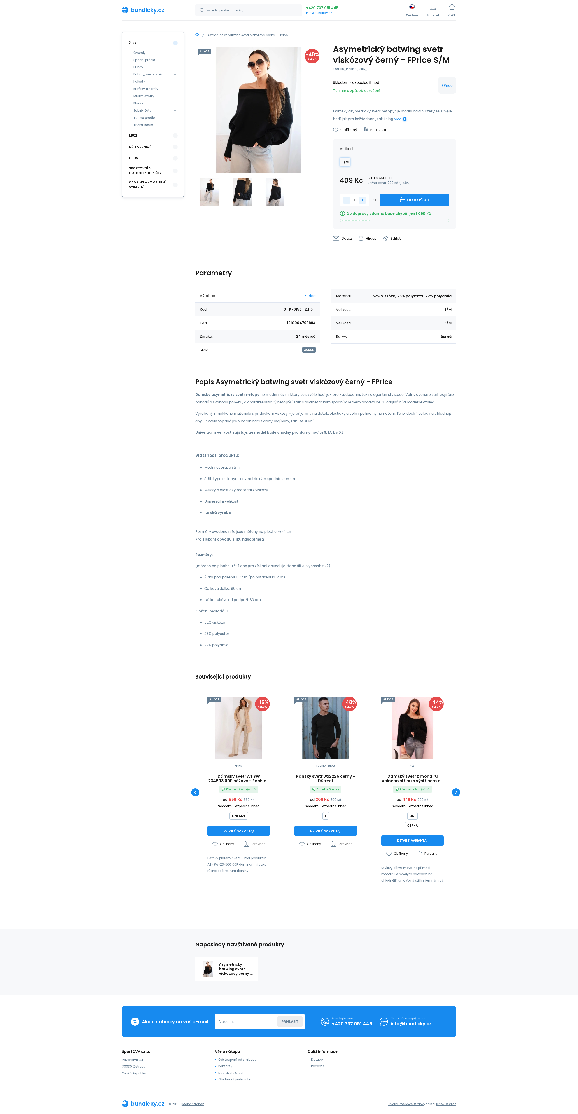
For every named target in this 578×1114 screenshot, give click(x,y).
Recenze (318, 1066)
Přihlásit (290, 1021)
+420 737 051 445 (322, 7)
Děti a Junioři (140, 147)
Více (397, 119)
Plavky (138, 103)
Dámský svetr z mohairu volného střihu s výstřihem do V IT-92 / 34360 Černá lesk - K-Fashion (412, 778)
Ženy (132, 43)
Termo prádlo (144, 117)
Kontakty (225, 1066)
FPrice (447, 85)
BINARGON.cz (446, 1104)
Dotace (317, 1059)
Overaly (139, 52)
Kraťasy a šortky (145, 89)
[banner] (153, 10)
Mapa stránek (193, 1104)
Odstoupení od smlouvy (237, 1059)
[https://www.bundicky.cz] (197, 35)
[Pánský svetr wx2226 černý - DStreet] (325, 728)
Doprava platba (230, 1072)
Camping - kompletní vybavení (147, 184)
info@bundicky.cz (319, 13)
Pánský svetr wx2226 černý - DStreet (325, 778)
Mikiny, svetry (143, 96)
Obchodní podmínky (234, 1079)
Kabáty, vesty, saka (148, 74)
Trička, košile (143, 125)
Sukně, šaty (142, 110)
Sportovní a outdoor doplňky (145, 170)
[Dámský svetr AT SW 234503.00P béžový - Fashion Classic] (238, 728)
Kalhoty (139, 81)
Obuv (133, 158)
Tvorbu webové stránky (406, 1104)
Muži (133, 135)
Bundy (138, 67)
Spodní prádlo (144, 60)
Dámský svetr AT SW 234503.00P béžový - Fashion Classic (238, 778)
